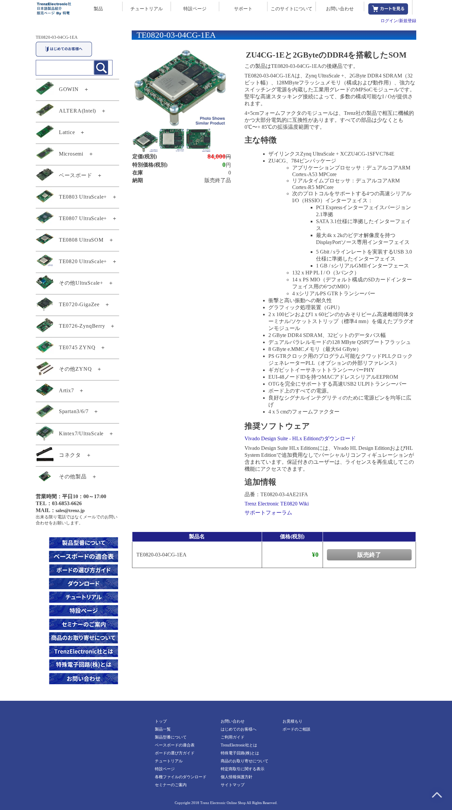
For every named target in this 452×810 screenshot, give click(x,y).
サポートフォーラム (268, 512)
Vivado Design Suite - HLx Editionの (284, 438)
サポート (243, 8)
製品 (98, 8)
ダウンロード (340, 438)
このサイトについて (291, 8)
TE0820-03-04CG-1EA (56, 37)
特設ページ (194, 8)
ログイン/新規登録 (398, 20)
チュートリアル (146, 8)
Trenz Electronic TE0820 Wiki (277, 503)
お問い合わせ (340, 8)
